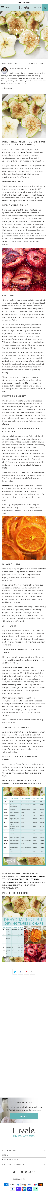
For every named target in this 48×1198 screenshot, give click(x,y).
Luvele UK (21, 1179)
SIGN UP (24, 1116)
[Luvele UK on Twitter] (14, 1172)
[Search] (34, 7)
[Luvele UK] (24, 7)
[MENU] (1, 7)
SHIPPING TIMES (24, 2)
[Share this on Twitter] (15, 972)
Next (42, 63)
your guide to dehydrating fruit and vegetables (23, 879)
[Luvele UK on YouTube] (22, 1172)
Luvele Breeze (26, 152)
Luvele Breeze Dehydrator (17, 667)
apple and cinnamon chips (32, 221)
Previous (34, 63)
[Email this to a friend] (32, 972)
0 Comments (7, 88)
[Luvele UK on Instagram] (29, 1172)
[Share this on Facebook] (20, 972)
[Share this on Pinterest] (26, 972)
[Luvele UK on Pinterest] (26, 1172)
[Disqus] (24, 1008)
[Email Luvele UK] (33, 1172)
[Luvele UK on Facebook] (18, 1172)
